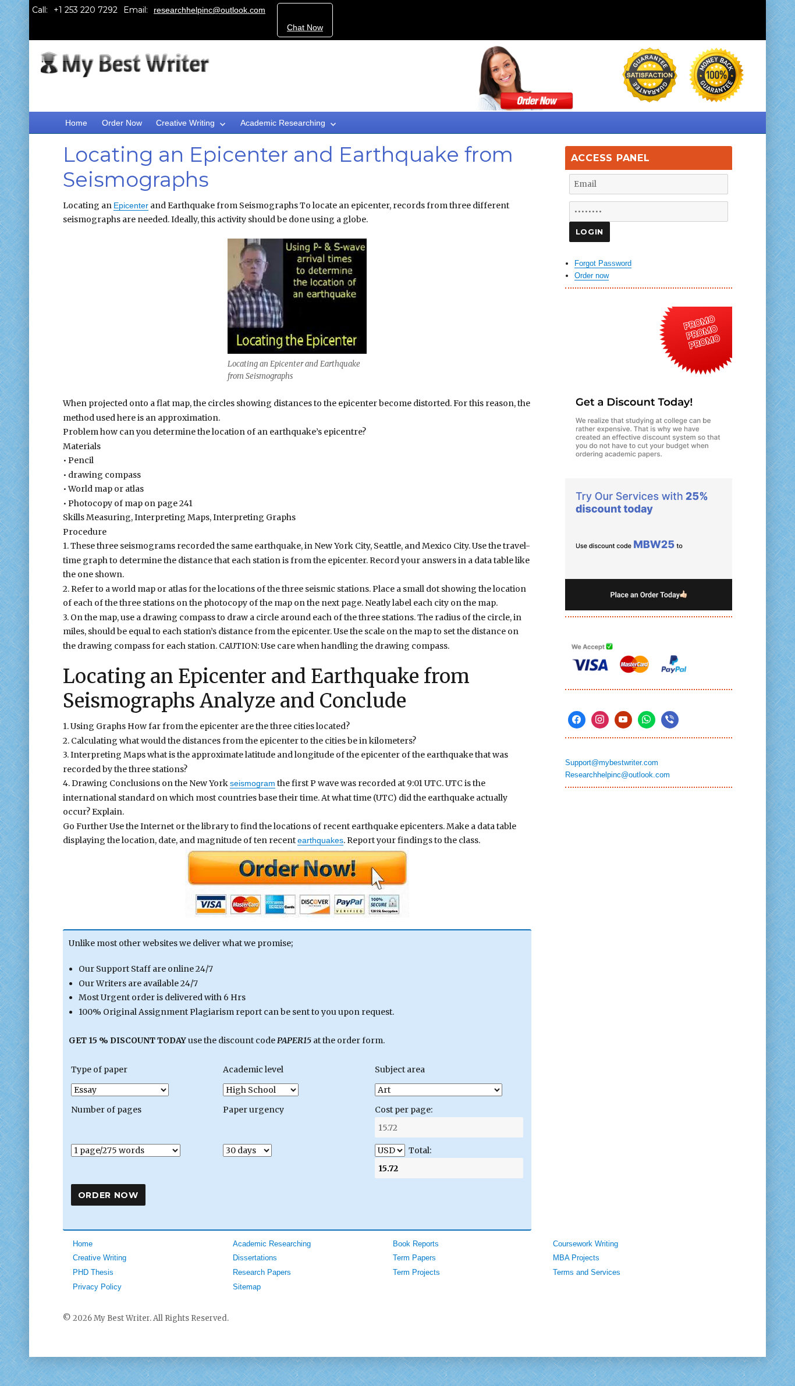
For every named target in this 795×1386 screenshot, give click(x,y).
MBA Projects (576, 1257)
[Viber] (670, 719)
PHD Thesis (93, 1272)
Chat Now (305, 27)
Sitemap (247, 1286)
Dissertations (255, 1257)
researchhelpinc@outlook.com (209, 10)
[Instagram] (600, 719)
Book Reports (416, 1243)
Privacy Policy (97, 1286)
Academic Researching (282, 122)
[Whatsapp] (646, 719)
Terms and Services (586, 1272)
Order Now (122, 122)
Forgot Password (602, 263)
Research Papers (262, 1272)
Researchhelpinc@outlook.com (617, 774)
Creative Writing (185, 122)
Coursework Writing (585, 1243)
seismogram (252, 783)
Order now (591, 275)
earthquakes (320, 840)
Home (76, 122)
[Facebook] (576, 719)
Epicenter (130, 205)
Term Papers (414, 1257)
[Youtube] (623, 719)
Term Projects (416, 1272)
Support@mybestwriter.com (611, 762)
